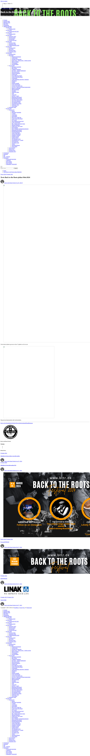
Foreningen (5, 158)
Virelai (13, 144)
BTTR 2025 (9, 27)
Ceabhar (14, 113)
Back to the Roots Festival (13, 12)
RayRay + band (15, 96)
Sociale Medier (15, 64)
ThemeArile (29, 607)
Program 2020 (12, 42)
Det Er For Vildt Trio (16, 117)
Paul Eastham (15, 127)
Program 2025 (12, 29)
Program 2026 (6, 21)
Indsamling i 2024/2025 (11, 164)
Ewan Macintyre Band (17, 75)
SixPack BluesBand (16, 134)
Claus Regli (14, 115)
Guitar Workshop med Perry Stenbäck (20, 79)
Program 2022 (12, 37)
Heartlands (14, 80)
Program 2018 (12, 54)
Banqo (13, 111)
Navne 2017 (11, 109)
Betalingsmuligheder (16, 56)
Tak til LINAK (3, 600)
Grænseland (14, 78)
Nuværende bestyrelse (11, 159)
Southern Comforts (16, 135)
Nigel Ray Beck (15, 92)
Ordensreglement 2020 (14, 45)
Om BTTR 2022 (12, 40)
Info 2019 (11, 49)
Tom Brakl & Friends (16, 103)
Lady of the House (16, 84)
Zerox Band (14, 106)
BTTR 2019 (9, 46)
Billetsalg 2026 (6, 22)
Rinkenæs (30, 423)
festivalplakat (23, 423)
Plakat (27, 423)
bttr (9, 423)
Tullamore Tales (15, 104)
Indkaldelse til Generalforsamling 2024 (8, 465)
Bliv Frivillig (9, 163)
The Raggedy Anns (16, 102)
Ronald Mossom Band (17, 98)
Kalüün (13, 82)
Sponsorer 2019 (12, 51)
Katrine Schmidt (15, 83)
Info (4, 155)
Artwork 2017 (12, 147)
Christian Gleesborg (16, 69)
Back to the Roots (5, 423)
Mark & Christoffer (16, 88)
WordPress (16, 607)
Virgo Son (14, 94)
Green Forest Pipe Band (17, 77)
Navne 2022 (11, 39)
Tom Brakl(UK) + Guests (17, 140)
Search (15, 168)
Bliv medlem (9, 161)
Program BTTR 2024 (14, 31)
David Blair (14, 116)
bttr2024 (12, 423)
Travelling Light (15, 142)
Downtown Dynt (15, 72)
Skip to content (4, 1)
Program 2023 (12, 34)
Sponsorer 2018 (12, 107)
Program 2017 (12, 150)
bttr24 (15, 423)
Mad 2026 (5, 24)
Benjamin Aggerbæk (16, 67)
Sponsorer (5, 154)
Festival (18, 423)
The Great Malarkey (16, 101)
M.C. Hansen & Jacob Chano (18, 123)
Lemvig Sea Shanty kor (17, 85)
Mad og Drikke (15, 61)
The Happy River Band (17, 99)
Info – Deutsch (6, 156)
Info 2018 (11, 55)
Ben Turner (14, 68)
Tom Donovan (15, 141)
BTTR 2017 (9, 108)
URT (13, 93)
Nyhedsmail (6, 152)
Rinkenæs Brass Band (17, 97)
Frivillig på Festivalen (16, 59)
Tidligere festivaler (7, 26)
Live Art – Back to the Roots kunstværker (21, 87)
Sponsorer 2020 (12, 44)
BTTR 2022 (9, 35)
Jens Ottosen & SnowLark (18, 121)
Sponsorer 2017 (12, 151)
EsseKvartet (14, 74)
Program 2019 (12, 48)
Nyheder (5, 20)
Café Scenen (14, 58)
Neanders (14, 91)
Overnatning (6, 25)
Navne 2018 (11, 65)
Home (4, 170)
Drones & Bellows (16, 73)
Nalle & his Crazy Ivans (17, 126)
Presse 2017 (11, 149)
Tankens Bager (15, 137)
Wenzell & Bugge (16, 145)
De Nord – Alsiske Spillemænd (19, 70)
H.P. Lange (14, 120)
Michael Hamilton (16, 125)
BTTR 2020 (9, 41)
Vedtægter (8, 160)
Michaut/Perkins (15, 89)
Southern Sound (15, 136)
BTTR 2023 (9, 32)
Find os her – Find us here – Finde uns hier (21, 60)
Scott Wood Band (16, 132)
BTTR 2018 (9, 53)
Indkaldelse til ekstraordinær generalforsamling (10, 456)
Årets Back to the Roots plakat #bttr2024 (12, 172)
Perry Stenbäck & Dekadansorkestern (20, 128)
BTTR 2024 (9, 30)
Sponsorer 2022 (12, 36)
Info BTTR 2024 (4, 578)
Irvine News (22, 607)
